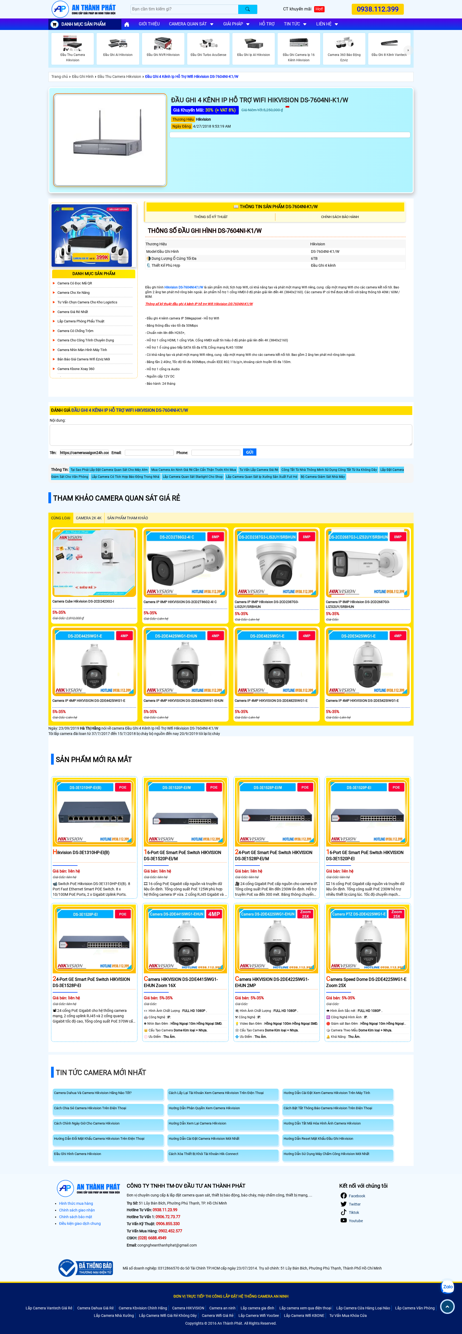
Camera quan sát (188, 23)
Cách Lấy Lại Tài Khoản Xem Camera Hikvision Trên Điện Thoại (216, 1093)
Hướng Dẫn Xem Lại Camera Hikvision (197, 1123)
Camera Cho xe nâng (73, 293)
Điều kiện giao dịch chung (80, 1223)
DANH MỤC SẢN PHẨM (83, 24)
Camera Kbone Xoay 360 (75, 369)
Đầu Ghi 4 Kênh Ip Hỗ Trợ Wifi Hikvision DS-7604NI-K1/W (191, 76)
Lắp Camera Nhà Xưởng (114, 1315)
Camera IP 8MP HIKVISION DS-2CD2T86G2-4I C (180, 602)
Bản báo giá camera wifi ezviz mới (83, 359)
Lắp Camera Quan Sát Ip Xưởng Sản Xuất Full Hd (261, 477)
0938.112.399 (378, 9)
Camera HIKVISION (188, 1308)
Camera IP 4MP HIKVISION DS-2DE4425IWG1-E (88, 701)
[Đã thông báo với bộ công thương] (84, 1268)
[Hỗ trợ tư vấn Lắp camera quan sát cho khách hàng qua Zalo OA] (447, 1287)
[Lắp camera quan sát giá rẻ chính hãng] (126, 24)
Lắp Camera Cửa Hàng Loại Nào (363, 1308)
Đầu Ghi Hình (83, 76)
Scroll (447, 1307)
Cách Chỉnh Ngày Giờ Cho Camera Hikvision (87, 1123)
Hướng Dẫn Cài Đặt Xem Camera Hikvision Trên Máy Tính (327, 1093)
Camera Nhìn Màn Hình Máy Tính (82, 350)
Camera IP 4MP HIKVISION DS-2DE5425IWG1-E (362, 701)
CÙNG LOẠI (60, 518)
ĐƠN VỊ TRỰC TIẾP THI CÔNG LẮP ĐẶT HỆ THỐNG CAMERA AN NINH (231, 1296)
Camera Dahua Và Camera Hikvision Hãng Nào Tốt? (93, 1093)
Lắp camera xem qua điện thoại (305, 1308)
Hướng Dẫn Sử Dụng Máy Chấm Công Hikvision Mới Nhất (326, 1154)
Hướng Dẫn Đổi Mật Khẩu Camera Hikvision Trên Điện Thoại (99, 1139)
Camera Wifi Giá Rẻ (217, 1315)
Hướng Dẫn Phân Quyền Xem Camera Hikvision (204, 1108)
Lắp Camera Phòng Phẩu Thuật (80, 321)
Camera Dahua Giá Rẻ (95, 1308)
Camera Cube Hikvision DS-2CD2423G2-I (83, 601)
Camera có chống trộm (75, 331)
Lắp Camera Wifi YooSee (258, 1315)
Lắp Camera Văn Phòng (415, 1308)
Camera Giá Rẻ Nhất (72, 312)
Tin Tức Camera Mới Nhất (101, 1073)
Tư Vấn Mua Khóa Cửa (348, 1315)
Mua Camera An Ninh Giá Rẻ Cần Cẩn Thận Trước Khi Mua (193, 470)
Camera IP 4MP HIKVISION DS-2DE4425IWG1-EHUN (183, 701)
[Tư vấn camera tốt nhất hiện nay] (408, 50)
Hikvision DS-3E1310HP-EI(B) (81, 852)
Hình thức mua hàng (76, 1203)
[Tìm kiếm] (247, 9)
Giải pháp (233, 23)
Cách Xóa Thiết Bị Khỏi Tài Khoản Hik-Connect (203, 1154)
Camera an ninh (222, 1308)
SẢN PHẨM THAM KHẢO (127, 518)
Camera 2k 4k (89, 518)
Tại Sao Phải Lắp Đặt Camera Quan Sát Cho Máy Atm (109, 470)
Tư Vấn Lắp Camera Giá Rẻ (259, 470)
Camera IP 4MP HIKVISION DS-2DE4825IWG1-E (271, 701)
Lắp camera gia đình (257, 1308)
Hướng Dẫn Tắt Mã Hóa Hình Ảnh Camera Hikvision (322, 1123)
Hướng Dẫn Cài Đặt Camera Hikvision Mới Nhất (204, 1139)
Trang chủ (59, 76)
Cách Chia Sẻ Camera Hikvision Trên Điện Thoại (90, 1108)
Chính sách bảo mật (75, 1217)
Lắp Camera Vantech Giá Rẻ (49, 1308)
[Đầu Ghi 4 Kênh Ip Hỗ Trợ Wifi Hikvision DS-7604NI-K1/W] (110, 140)
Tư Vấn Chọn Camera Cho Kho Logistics (87, 302)
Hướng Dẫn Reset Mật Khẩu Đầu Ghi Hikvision (318, 1139)
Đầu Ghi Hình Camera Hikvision (77, 1154)
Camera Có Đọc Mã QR (74, 283)
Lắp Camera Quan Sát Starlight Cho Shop (193, 477)
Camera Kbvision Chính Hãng (143, 1308)
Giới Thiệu (149, 23)
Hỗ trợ (267, 23)
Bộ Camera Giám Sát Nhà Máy (323, 477)
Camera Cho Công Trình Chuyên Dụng (85, 340)
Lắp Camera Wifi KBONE (304, 1315)
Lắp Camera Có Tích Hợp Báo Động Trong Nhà (125, 477)
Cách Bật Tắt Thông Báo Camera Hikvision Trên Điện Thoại (328, 1108)
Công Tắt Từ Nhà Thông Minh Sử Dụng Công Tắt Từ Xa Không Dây (329, 470)
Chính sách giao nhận (77, 1210)
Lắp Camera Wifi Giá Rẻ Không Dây (168, 1315)
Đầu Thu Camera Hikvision (119, 76)
